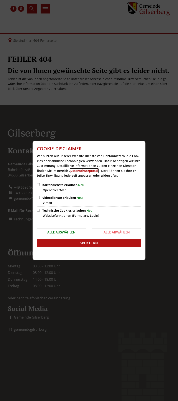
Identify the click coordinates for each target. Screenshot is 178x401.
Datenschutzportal (84, 171)
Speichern (89, 243)
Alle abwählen (117, 232)
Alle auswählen (61, 232)
